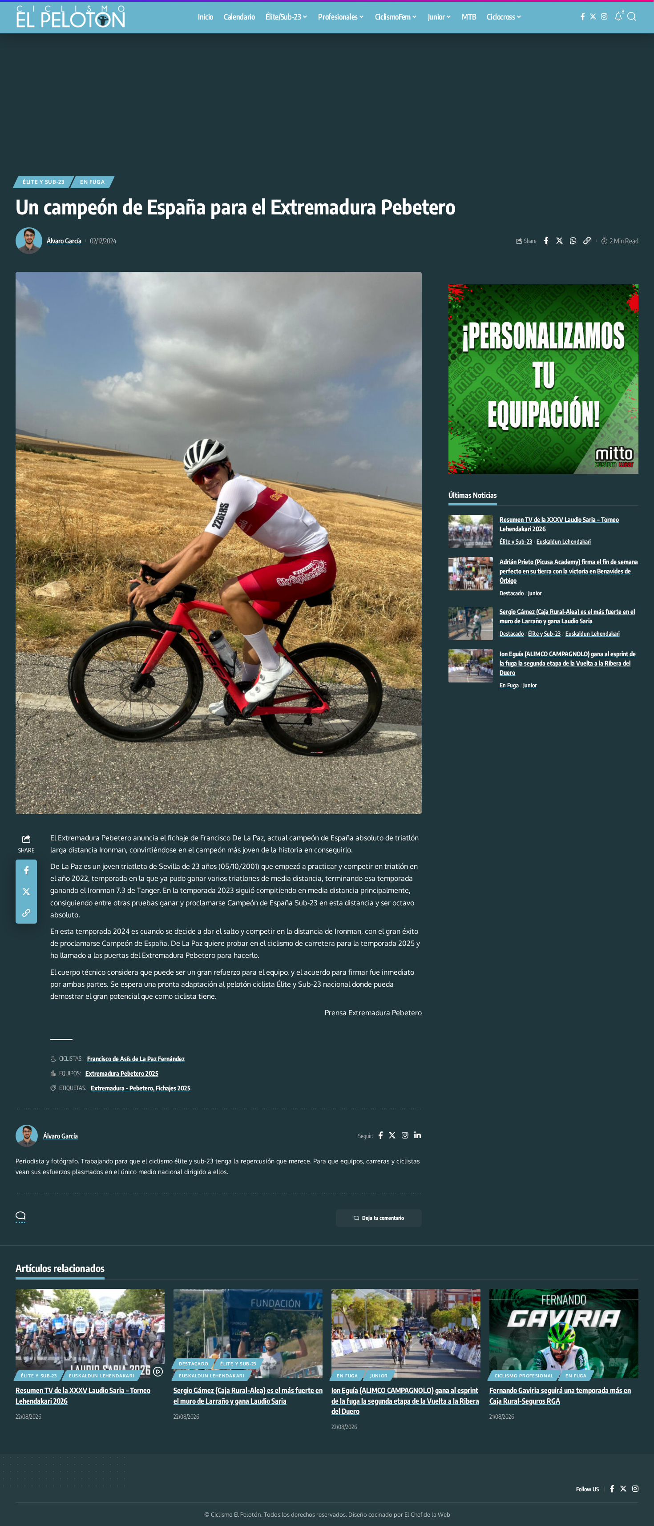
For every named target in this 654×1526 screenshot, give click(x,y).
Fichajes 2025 (173, 1088)
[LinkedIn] (417, 1136)
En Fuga (92, 181)
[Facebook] (582, 17)
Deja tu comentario (383, 1218)
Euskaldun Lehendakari (564, 541)
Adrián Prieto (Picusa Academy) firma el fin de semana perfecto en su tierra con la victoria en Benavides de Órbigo (569, 571)
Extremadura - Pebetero (122, 1088)
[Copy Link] (587, 241)
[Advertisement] (327, 100)
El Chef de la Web (427, 1514)
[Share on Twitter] (559, 241)
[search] (631, 16)
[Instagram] (604, 17)
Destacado (512, 593)
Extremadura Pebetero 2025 (121, 1073)
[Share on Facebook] (546, 241)
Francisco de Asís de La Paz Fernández (136, 1058)
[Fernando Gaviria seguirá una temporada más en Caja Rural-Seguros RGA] (563, 1333)
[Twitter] (593, 17)
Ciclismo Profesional (524, 1375)
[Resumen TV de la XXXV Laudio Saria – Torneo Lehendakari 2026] (470, 531)
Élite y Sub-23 (44, 181)
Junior (534, 593)
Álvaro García (64, 241)
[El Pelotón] (75, 17)
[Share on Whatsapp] (573, 241)
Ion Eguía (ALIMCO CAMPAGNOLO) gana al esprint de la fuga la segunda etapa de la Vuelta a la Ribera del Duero (568, 663)
